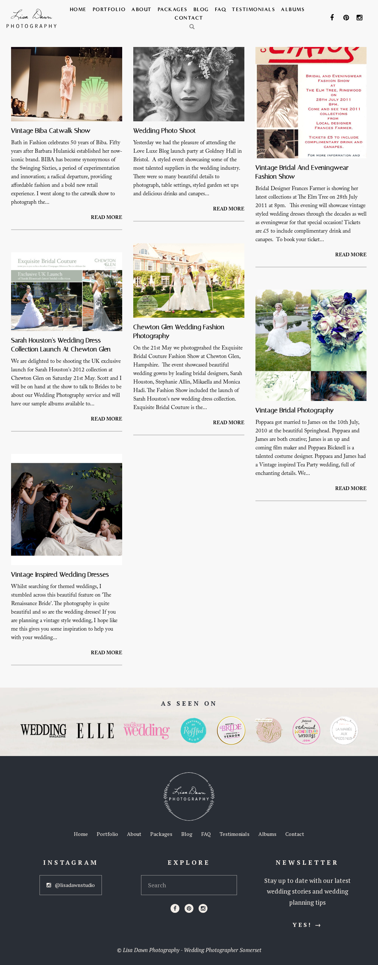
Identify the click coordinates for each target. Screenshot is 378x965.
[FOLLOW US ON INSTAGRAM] (360, 17)
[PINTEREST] (346, 17)
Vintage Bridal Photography (294, 410)
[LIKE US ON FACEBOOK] (333, 17)
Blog (201, 9)
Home (78, 9)
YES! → (307, 925)
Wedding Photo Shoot (164, 130)
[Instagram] (203, 908)
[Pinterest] (189, 908)
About (141, 9)
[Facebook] (175, 908)
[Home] (32, 18)
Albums (293, 9)
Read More (106, 218)
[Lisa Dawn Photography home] (189, 796)
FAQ (220, 9)
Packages (173, 9)
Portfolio (109, 9)
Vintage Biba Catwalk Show (50, 130)
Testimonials (253, 9)
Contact (189, 18)
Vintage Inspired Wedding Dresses (60, 574)
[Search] (192, 27)
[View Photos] (66, 86)
